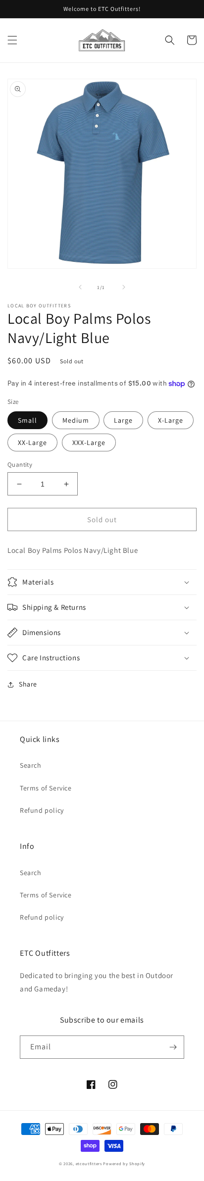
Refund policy (42, 810)
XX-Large (32, 442)
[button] (12, 40)
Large (123, 420)
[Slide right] (124, 287)
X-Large (170, 420)
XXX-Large (88, 442)
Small (27, 420)
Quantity (19, 464)
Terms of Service (46, 788)
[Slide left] (80, 287)
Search (31, 765)
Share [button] (28, 684)
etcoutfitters (89, 1163)
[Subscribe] (173, 1047)
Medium (75, 420)
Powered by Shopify (124, 1163)
